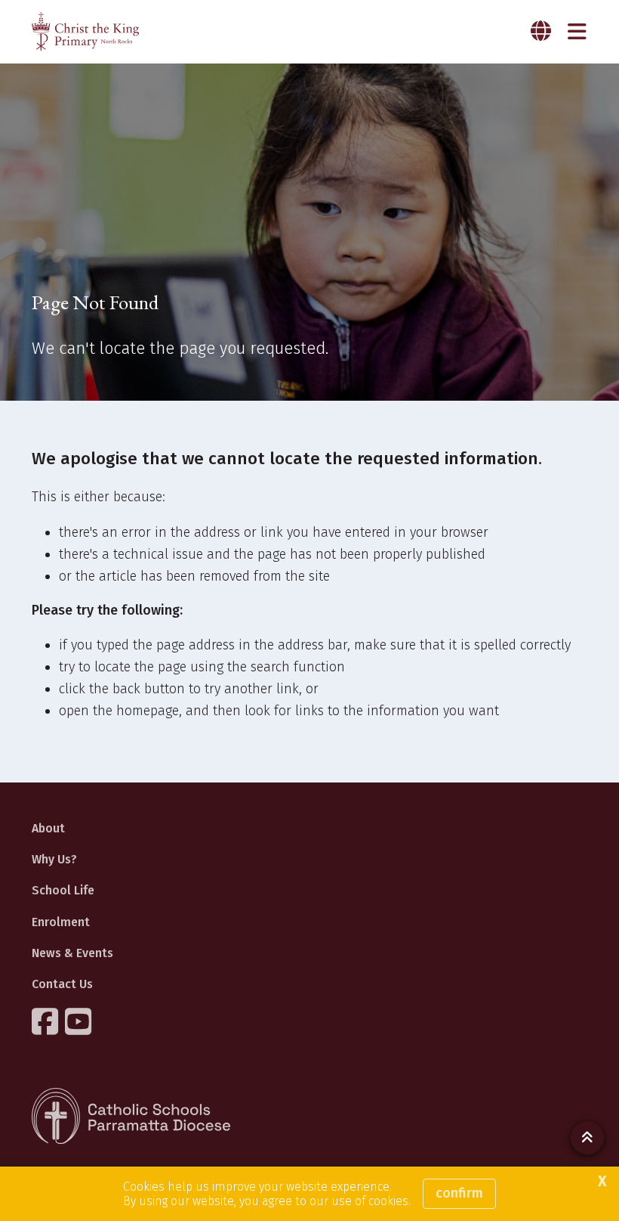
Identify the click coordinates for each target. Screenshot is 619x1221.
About (48, 828)
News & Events (72, 953)
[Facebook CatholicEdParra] (47, 1021)
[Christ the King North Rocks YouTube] (80, 1021)
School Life (63, 890)
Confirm (459, 1193)
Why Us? (54, 859)
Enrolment (61, 922)
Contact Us (62, 984)
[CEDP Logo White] (131, 1116)
